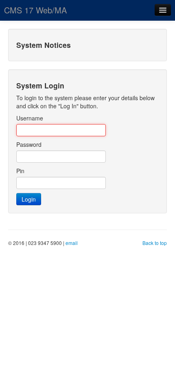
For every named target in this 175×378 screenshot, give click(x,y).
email (72, 242)
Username (29, 118)
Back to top (154, 242)
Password (29, 144)
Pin (20, 171)
